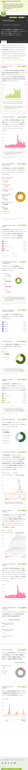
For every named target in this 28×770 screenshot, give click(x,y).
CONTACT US (3, 766)
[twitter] (5, 763)
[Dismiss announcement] (26, 2)
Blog (16, 759)
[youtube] (15, 763)
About (19, 759)
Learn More (5, 10)
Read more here (14, 108)
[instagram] (11, 763)
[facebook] (8, 763)
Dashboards (7, 759)
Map (2, 759)
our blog (15, 371)
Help (23, 759)
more (24, 13)
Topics (12, 759)
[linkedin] (2, 763)
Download (22, 17)
